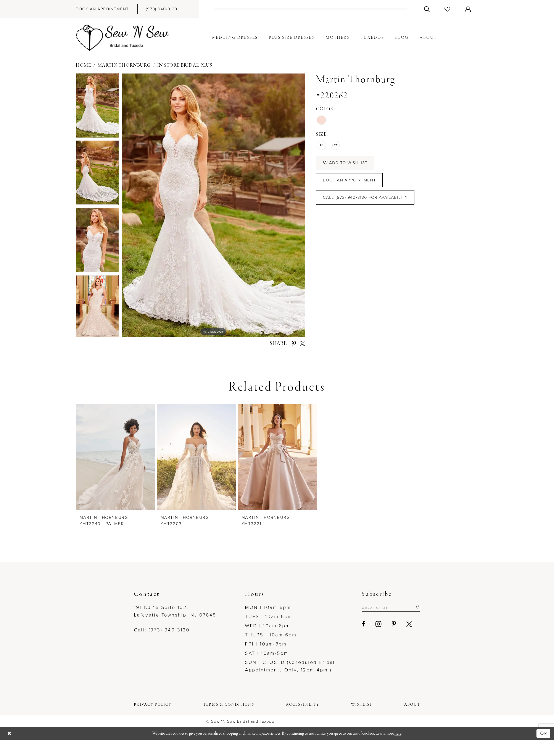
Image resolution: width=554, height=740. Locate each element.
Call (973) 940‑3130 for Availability (365, 197)
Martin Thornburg (124, 65)
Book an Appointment (349, 180)
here (398, 733)
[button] (468, 9)
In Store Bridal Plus (184, 65)
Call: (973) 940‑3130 (162, 629)
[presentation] (115, 457)
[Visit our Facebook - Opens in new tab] (364, 624)
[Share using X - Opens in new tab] (302, 343)
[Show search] (427, 9)
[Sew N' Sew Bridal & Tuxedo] (123, 37)
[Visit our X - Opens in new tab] (409, 624)
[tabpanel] (97, 107)
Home (83, 65)
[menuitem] (102, 9)
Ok (543, 733)
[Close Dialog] (9, 733)
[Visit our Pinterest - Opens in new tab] (394, 624)
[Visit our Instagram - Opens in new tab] (378, 624)
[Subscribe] (417, 608)
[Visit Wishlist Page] (447, 9)
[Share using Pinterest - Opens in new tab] (294, 343)
